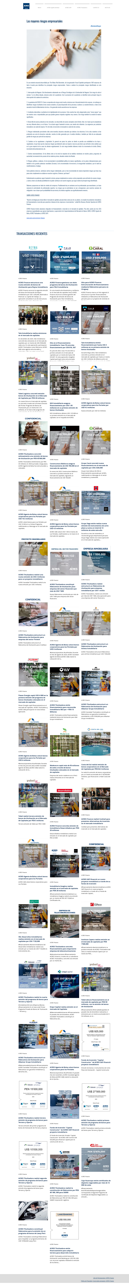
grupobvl (103, 1154)
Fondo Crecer (91, 1152)
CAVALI (76, 1147)
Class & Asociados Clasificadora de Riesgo (52, 1152)
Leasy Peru (56, 1154)
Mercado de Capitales (100, 1145)
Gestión (29, 1154)
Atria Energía (39, 1152)
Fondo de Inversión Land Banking (21, 1154)
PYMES (71, 1154)
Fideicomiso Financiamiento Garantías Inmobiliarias (24, 1145)
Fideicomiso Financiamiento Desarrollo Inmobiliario (80, 1152)
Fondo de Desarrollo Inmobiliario (99, 1152)
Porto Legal (75, 1154)
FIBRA (70, 1152)
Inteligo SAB (45, 1154)
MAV (37, 1147)
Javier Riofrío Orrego (51, 1154)
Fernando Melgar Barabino (55, 1145)
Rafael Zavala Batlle (81, 1154)
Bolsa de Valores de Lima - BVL (69, 1147)
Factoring (51, 1147)
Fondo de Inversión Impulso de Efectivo (97, 1147)
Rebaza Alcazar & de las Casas (89, 1154)
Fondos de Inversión (57, 1147)
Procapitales (77, 1145)
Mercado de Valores (36, 1145)
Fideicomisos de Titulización (31, 1147)
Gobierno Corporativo (34, 1154)
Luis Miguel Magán (61, 1154)
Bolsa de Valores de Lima (108, 1145)
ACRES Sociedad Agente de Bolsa (44, 1147)
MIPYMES (72, 1145)
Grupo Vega (40, 1154)
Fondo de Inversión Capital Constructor (84, 1147)
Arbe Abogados (34, 1152)
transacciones (108, 1154)
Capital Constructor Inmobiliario (21, 1147)
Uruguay (99, 1154)
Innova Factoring (107, 1147)
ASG (30, 1152)
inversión (62, 1147)
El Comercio (61, 1152)
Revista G (96, 1154)
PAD (68, 1154)
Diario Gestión (94, 1145)
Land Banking (68, 1145)
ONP (66, 1154)
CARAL (43, 1152)
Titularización (27, 1152)
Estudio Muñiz (66, 1152)
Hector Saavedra (63, 1145)
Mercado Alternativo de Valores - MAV (45, 1145)
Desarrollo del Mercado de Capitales (85, 1145)
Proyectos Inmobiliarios (19, 1152)
